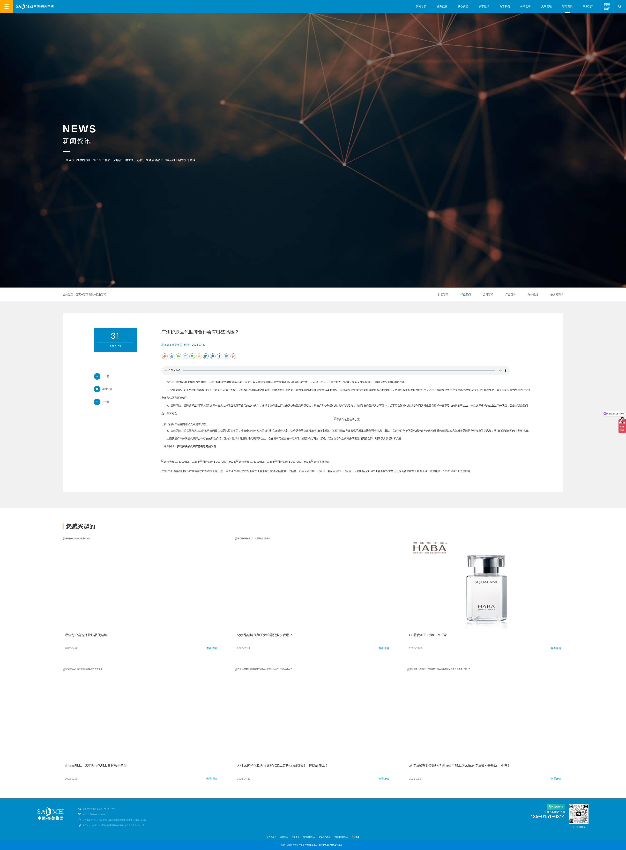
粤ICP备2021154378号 (330, 845)
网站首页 (421, 6)
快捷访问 (607, 6)
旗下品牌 (484, 6)
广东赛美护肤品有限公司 (203, 471)
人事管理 (546, 6)
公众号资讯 (556, 294)
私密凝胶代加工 (341, 837)
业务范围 (442, 6)
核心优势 (463, 6)
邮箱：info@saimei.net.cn (94, 814)
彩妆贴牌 (333, 471)
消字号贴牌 (305, 471)
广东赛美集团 (311, 845)
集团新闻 (443, 294)
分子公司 (525, 6)
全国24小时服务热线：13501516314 (99, 809)
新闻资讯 (567, 6)
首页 (78, 294)
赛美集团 (178, 471)
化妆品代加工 (309, 837)
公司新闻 (488, 294)
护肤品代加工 (324, 837)
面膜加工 (284, 837)
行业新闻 (101, 294)
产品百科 (510, 294)
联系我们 (588, 6)
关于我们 (504, 6)
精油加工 (295, 837)
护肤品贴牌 (248, 471)
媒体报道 (533, 294)
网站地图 (355, 837)
